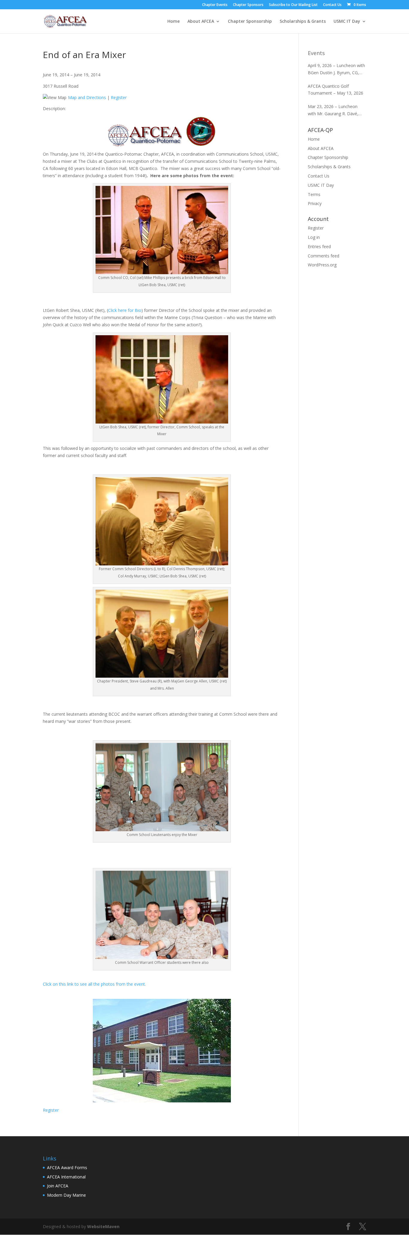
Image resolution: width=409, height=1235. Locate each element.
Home (173, 21)
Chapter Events (215, 5)
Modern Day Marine (66, 1195)
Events (316, 53)
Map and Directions (87, 97)
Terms (314, 194)
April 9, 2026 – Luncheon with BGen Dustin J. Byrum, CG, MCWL (336, 69)
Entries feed (319, 246)
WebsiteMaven (103, 1226)
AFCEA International (66, 1177)
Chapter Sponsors (248, 5)
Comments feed (323, 256)
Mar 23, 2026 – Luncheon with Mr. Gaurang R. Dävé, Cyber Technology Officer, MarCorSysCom (333, 110)
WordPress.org (322, 265)
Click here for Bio (124, 310)
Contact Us (332, 5)
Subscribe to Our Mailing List (293, 5)
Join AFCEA (57, 1186)
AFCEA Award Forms (67, 1167)
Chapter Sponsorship (250, 21)
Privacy (315, 203)
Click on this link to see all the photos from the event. (94, 984)
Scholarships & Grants (303, 21)
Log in (314, 237)
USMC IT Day (347, 21)
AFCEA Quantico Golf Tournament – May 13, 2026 (335, 89)
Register (119, 97)
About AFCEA (200, 21)
